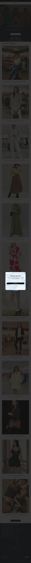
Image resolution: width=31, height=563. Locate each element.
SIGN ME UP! (15, 283)
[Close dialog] (24, 273)
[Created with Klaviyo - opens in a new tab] (15, 290)
